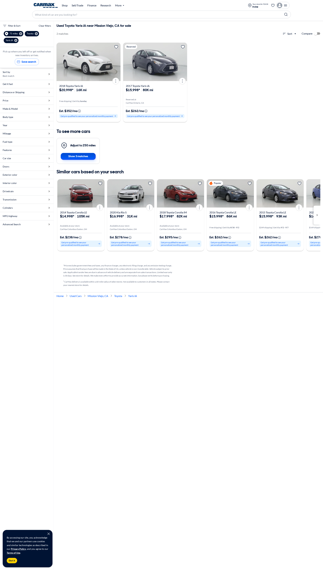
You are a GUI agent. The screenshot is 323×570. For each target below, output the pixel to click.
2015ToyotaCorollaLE (272, 212)
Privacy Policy (18, 548)
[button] (13, 33)
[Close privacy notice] (48, 533)
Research (105, 5)
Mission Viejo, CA (98, 295)
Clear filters (45, 25)
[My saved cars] (273, 5)
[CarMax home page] (46, 5)
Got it (12, 560)
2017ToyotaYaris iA (138, 85)
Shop (65, 5)
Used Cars (76, 295)
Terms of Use (13, 552)
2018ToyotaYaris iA (71, 85)
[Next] (116, 62)
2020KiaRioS (118, 212)
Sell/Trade (77, 5)
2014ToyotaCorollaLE (73, 212)
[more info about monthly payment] (79, 111)
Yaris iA (132, 295)
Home (60, 295)
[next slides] (317, 215)
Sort (289, 33)
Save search (29, 62)
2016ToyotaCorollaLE (222, 212)
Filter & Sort (14, 25)
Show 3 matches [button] (78, 156)
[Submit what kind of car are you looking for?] (286, 14)
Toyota (118, 295)
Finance (91, 5)
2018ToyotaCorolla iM (173, 212)
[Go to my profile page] (282, 5)
